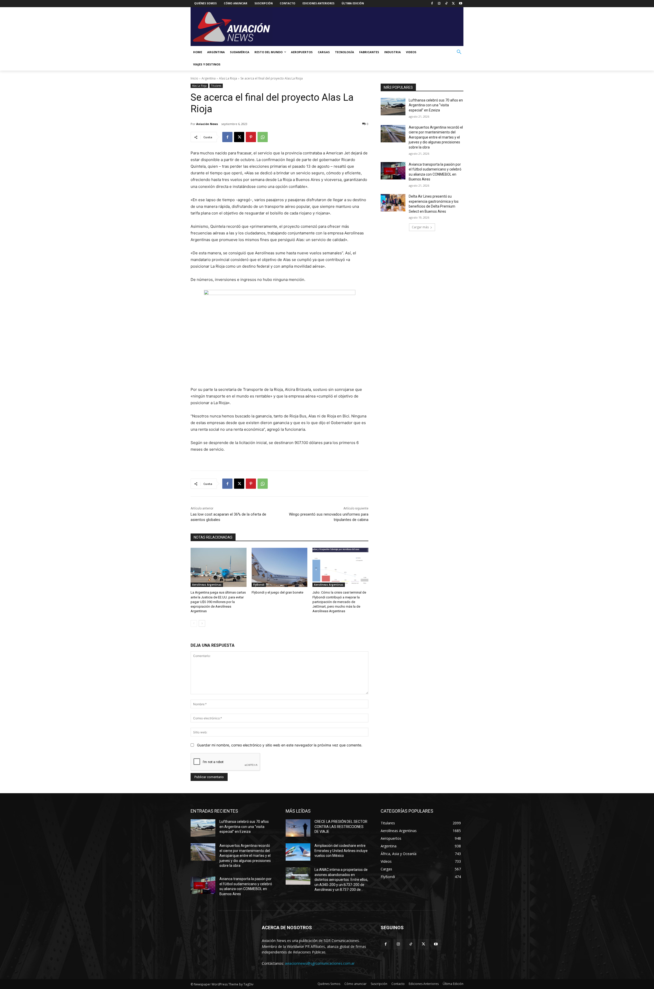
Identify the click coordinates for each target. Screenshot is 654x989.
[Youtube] (460, 4)
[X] (453, 4)
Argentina (209, 78)
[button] (459, 52)
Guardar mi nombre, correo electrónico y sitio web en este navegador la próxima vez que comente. (279, 745)
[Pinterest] (251, 137)
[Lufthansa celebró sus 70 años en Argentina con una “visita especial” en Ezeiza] (393, 106)
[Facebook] (432, 4)
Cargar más (420, 227)
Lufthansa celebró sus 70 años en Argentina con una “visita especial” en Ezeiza (436, 105)
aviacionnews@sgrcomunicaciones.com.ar (320, 963)
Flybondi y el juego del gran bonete (277, 592)
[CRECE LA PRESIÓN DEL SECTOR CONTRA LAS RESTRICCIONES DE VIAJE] (298, 828)
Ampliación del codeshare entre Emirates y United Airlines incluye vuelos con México (341, 851)
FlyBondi (258, 584)
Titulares (216, 85)
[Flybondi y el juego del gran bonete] (280, 567)
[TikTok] (446, 4)
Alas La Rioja (228, 78)
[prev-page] (194, 623)
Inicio (194, 78)
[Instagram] (439, 4)
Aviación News (207, 124)
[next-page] (202, 623)
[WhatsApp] (263, 137)
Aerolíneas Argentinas (206, 584)
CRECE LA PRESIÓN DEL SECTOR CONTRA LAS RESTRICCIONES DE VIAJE (340, 827)
